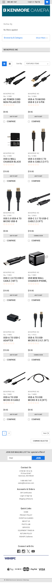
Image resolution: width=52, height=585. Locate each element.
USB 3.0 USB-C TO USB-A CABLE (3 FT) (38, 160)
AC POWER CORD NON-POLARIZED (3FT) (11, 102)
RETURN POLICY (26, 534)
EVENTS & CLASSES (26, 518)
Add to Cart (13, 116)
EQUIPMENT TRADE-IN (26, 530)
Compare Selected (40, 441)
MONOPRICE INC (8, 94)
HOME (26, 512)
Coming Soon (38, 235)
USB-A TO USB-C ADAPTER (11, 339)
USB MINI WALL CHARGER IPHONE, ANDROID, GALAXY (37, 281)
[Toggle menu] (3, 3)
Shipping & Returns (26, 499)
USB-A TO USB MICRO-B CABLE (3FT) (11, 400)
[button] (26, 37)
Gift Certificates (26, 493)
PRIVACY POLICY (26, 515)
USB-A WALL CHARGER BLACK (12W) (12, 161)
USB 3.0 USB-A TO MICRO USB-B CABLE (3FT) (12, 221)
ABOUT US (26, 521)
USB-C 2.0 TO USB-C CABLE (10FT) (13, 279)
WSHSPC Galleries (26, 537)
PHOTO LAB (26, 524)
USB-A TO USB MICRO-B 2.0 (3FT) (37, 398)
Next (45, 433)
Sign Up (37, 2)
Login (30, 2)
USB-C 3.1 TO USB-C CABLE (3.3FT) (38, 220)
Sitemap (26, 580)
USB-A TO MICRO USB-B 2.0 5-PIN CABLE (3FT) (36, 102)
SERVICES (26, 527)
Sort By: (19, 64)
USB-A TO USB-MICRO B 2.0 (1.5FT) (38, 339)
